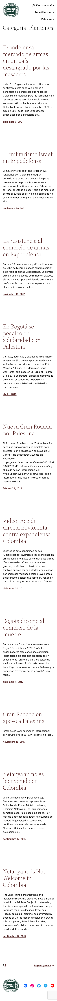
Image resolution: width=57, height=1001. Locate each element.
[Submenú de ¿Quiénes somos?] (53, 5)
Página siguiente (44, 965)
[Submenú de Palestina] (53, 19)
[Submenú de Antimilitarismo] (53, 12)
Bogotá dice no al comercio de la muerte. (23, 628)
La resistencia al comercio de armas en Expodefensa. (26, 247)
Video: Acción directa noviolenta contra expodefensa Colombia (27, 530)
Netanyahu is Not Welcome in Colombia (24, 878)
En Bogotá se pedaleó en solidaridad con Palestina (22, 336)
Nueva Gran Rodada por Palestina (27, 430)
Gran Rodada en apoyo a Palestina (24, 717)
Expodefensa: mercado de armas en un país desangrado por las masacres (26, 61)
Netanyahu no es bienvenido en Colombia (23, 781)
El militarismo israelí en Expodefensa (28, 157)
